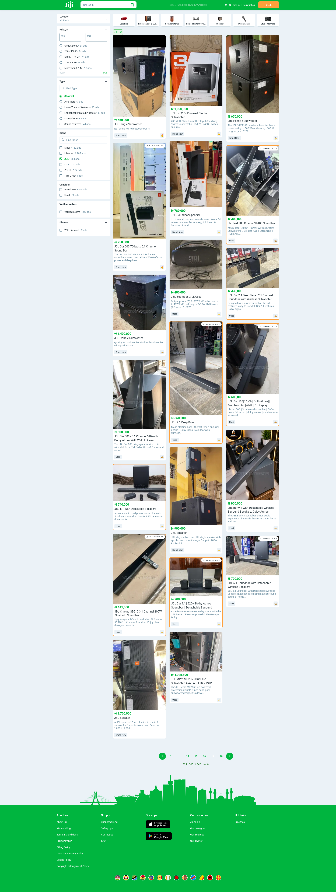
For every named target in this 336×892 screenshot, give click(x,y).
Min (63, 36)
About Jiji (62, 822)
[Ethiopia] (151, 877)
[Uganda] (126, 877)
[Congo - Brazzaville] (201, 877)
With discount (75, 230)
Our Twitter (196, 840)
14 (187, 756)
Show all (69, 96)
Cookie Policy (64, 859)
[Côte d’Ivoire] (168, 877)
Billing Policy (63, 847)
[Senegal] (159, 877)
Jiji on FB (195, 822)
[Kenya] (117, 877)
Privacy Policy (64, 840)
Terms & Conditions (67, 834)
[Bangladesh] (176, 877)
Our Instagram (198, 828)
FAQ (103, 840)
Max (89, 36)
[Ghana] (143, 877)
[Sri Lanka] (185, 877)
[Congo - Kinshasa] (193, 877)
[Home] (69, 4)
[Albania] (210, 877)
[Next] (229, 756)
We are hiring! (64, 828)
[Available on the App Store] (158, 824)
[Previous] (162, 756)
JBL (116, 32)
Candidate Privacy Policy (70, 853)
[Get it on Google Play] (159, 836)
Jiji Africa (240, 822)
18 (221, 756)
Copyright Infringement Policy (73, 866)
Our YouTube (197, 834)
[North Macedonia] (218, 877)
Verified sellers (77, 212)
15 (196, 756)
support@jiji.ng (109, 822)
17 (212, 756)
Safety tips (107, 828)
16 (204, 756)
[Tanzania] (134, 877)
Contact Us (107, 834)
